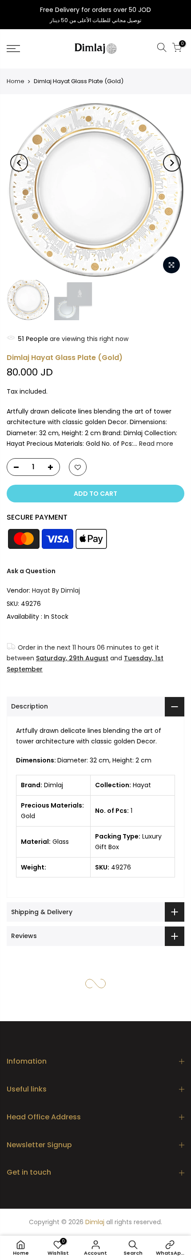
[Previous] (19, 163)
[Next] (172, 163)
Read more (155, 443)
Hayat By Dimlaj (56, 590)
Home (15, 81)
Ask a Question (31, 571)
